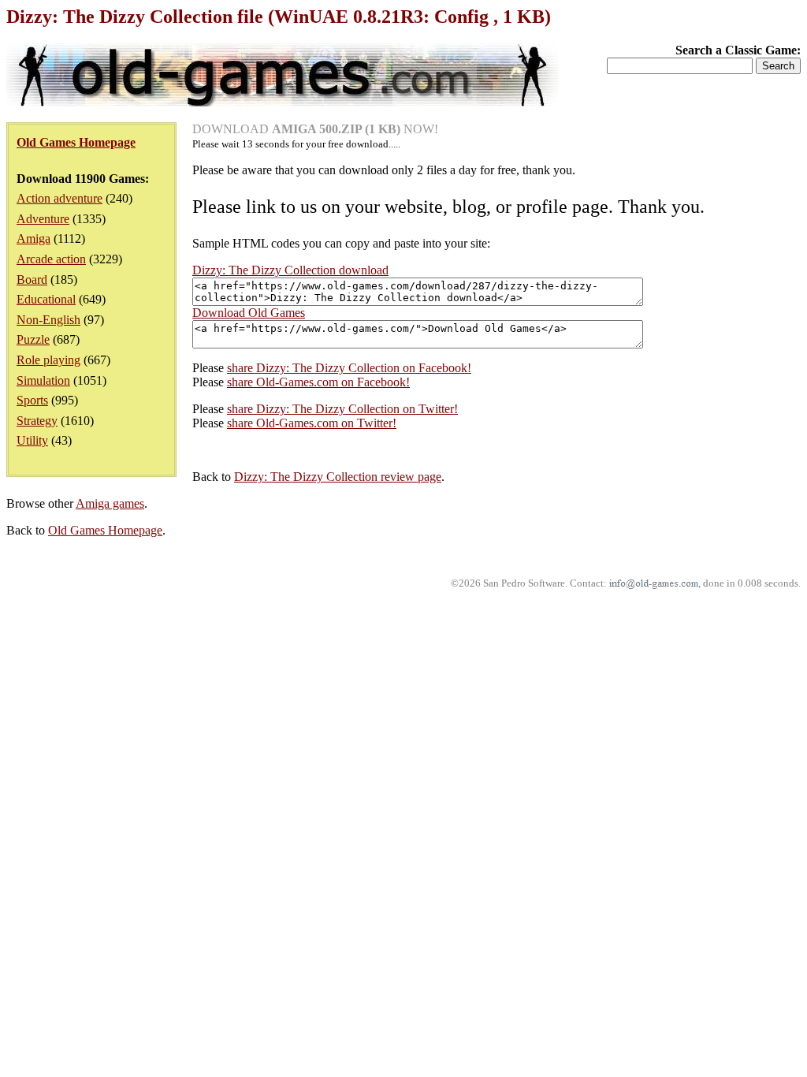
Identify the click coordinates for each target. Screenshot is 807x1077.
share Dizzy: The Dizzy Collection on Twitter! (342, 409)
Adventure (43, 218)
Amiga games (110, 503)
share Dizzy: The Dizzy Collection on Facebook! (349, 368)
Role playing (48, 360)
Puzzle (33, 339)
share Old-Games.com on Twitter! (311, 423)
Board (32, 279)
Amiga (33, 238)
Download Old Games (248, 312)
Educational (46, 299)
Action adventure (59, 198)
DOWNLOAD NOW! (315, 129)
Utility (32, 440)
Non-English (48, 319)
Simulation (43, 380)
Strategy (37, 420)
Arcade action (51, 259)
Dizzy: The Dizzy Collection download (290, 270)
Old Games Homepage (105, 530)
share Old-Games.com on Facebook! (318, 382)
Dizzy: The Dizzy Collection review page (337, 476)
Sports (32, 400)
